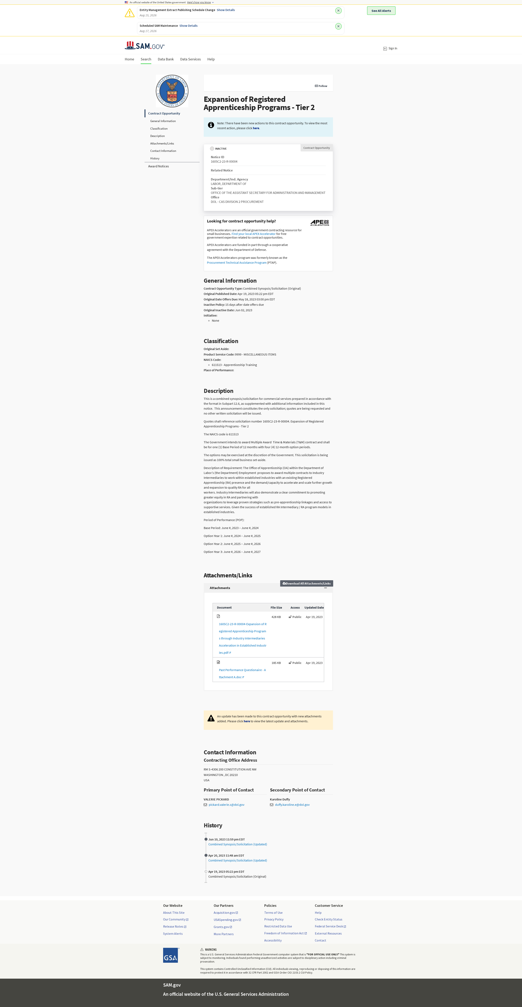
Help (318, 912)
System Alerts (173, 933)
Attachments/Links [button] (162, 143)
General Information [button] (163, 121)
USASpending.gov (226, 920)
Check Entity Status (328, 919)
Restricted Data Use (278, 926)
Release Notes (173, 926)
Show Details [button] (226, 10)
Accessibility (273, 940)
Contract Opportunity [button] (164, 113)
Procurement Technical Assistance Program (237, 262)
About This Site (174, 912)
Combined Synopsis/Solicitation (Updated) (237, 844)
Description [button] (157, 136)
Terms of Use (273, 912)
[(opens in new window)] (319, 226)
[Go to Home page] (145, 46)
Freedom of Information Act (284, 933)
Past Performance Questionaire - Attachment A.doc (241, 673)
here (256, 128)
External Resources (328, 933)
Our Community (174, 919)
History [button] (154, 158)
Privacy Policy (273, 919)
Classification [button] (159, 128)
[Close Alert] (338, 10)
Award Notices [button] (158, 166)
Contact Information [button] (163, 151)
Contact (320, 940)
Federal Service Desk (329, 926)
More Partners (224, 934)
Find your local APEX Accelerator (254, 234)
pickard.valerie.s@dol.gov (226, 804)
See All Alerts (381, 11)
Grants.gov (221, 927)
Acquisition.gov (224, 913)
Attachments (220, 588)
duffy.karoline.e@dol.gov (292, 804)
